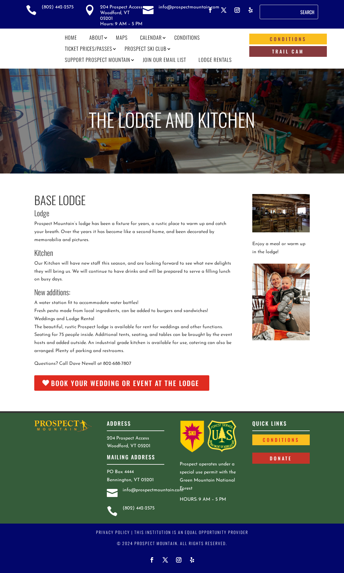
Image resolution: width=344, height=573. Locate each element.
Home (71, 37)
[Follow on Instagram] (237, 10)
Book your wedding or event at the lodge (125, 383)
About (96, 37)
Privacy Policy (113, 532)
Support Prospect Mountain (97, 59)
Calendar (151, 37)
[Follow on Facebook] (210, 10)
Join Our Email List (164, 59)
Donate (281, 458)
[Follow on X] (223, 10)
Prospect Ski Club (146, 48)
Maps (122, 37)
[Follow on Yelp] (250, 10)
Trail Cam (288, 51)
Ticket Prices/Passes (88, 48)
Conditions (187, 37)
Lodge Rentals (215, 59)
